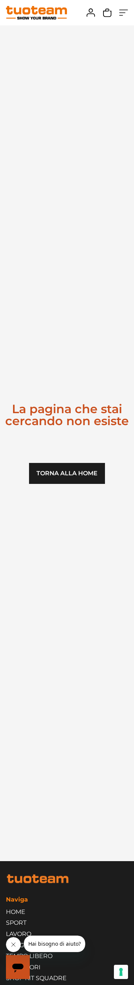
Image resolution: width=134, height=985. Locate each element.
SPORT (16, 922)
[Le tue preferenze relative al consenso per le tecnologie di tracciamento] (121, 972)
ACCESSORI (23, 967)
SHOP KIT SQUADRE (36, 978)
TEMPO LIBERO (29, 956)
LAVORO (18, 933)
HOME (15, 911)
